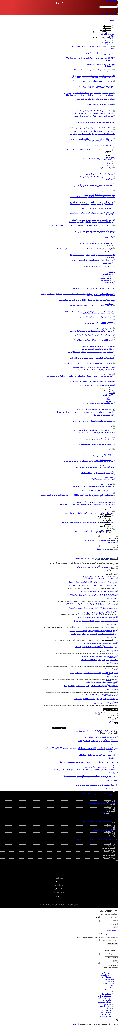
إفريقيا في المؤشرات (103, 854)
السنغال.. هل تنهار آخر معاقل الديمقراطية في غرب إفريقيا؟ (96, 777)
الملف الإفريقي (105, 514)
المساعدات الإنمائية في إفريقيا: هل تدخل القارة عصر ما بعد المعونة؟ (95, 158)
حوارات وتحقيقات (104, 888)
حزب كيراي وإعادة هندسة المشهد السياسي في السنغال (99, 439)
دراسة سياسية (106, 471)
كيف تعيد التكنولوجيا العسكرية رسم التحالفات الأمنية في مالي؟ (97, 243)
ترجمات (112, 393)
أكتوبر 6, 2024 (114, 744)
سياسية (108, 71)
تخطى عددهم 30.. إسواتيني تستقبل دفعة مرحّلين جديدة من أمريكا (94, 673)
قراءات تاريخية (105, 899)
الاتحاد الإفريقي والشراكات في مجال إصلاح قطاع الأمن (98, 755)
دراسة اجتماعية (105, 460)
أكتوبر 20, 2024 (113, 751)
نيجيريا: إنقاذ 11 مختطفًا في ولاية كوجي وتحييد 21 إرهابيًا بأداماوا (94, 634)
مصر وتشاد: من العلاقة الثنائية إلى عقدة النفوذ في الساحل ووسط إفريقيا (94, 486)
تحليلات (112, 48)
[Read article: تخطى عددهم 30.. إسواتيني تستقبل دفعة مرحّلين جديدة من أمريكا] (59, 669)
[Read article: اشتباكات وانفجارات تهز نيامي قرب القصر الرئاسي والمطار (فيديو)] (59, 578)
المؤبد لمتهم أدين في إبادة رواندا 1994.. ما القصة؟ (100, 64)
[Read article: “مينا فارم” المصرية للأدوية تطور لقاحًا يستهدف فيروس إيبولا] (59, 617)
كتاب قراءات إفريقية (103, 532)
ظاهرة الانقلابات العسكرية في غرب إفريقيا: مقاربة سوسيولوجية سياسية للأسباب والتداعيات (88, 522)
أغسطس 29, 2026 (112, 585)
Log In (116, 947)
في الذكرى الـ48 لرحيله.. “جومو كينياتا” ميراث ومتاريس (99, 145)
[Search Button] (98, 536)
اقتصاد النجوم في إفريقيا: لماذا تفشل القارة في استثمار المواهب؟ (96, 177)
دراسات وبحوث (109, 853)
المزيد (112, 507)
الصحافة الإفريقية (104, 516)
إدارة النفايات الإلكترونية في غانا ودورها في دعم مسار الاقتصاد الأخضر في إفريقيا (92, 381)
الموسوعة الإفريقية (108, 34)
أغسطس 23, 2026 (112, 780)
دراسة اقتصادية (105, 651)
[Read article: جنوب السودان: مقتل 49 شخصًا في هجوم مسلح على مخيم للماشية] (59, 604)
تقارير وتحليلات (109, 831)
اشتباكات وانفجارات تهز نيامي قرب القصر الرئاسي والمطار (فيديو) (93, 582)
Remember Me (111, 924)
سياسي (108, 165)
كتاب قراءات (110, 846)
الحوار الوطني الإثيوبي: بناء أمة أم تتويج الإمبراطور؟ (100, 295)
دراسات (112, 448)
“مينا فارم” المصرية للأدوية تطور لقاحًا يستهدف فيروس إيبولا (96, 621)
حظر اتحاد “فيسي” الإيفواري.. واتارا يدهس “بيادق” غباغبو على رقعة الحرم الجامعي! (87, 762)
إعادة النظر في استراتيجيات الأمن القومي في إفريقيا (100, 540)
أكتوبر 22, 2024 (113, 758)
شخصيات (107, 894)
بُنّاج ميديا (42, 904)
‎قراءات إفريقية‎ (110, 788)
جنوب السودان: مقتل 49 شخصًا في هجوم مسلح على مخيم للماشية (93, 608)
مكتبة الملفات (109, 806)
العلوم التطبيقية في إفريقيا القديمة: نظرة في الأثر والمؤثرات (98, 576)
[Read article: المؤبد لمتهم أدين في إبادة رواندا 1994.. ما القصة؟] (59, 656)
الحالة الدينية (106, 860)
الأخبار (109, 992)
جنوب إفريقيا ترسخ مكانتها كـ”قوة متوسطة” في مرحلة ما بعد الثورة (95, 785)
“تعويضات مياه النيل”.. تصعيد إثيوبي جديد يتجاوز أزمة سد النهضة (96, 52)
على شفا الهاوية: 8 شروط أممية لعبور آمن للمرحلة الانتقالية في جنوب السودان (92, 213)
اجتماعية (108, 60)
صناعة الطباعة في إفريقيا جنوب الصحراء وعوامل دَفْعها (98, 741)
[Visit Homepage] (112, 1)
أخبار (112, 822)
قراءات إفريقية (57, 904)
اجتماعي (108, 268)
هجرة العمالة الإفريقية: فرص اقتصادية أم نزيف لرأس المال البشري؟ (95, 694)
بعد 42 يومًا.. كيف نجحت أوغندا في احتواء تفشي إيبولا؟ (99, 140)
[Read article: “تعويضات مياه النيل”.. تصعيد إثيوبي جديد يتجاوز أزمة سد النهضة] (59, 591)
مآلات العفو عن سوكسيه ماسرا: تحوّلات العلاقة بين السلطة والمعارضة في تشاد (92, 331)
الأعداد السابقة (105, 30)
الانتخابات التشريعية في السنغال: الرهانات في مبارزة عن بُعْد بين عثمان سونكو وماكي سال (85, 769)
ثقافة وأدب (107, 882)
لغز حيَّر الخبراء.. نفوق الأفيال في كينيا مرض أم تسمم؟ (99, 122)
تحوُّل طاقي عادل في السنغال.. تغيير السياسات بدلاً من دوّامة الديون (95, 839)
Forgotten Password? (111, 930)
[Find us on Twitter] (117, 5)
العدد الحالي (106, 26)
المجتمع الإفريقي (105, 877)
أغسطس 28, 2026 (112, 624)
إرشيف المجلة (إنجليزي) (102, 37)
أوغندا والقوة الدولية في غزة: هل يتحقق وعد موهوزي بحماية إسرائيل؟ (95, 385)
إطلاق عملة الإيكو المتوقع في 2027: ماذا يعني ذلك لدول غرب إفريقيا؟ (95, 731)
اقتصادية (108, 66)
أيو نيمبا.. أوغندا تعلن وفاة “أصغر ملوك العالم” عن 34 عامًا (96, 647)
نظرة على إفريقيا (108, 855)
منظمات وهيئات (105, 911)
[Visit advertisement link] (107, 14)
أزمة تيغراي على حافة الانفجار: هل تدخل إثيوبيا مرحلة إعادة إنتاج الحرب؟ (94, 558)
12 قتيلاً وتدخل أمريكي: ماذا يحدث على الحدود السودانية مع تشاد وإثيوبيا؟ (94, 76)
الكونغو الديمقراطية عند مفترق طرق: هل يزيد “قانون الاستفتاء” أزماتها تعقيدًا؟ (92, 255)
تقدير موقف (110, 257)
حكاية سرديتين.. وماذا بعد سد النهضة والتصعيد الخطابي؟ (99, 313)
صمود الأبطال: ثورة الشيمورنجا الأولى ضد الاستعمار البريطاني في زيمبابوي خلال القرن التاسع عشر (82, 748)
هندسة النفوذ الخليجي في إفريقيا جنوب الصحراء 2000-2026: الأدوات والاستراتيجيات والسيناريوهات (87, 504)
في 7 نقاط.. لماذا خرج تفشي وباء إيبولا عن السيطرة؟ (99, 767)
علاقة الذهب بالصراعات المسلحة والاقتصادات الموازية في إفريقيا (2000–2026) (92, 358)
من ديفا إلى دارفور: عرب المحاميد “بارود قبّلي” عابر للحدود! (97, 349)
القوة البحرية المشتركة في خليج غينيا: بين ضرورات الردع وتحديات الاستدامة (93, 367)
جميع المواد (107, 54)
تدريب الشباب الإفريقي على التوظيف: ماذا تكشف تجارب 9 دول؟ (96, 749)
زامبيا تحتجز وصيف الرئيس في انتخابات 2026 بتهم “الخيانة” (96, 699)
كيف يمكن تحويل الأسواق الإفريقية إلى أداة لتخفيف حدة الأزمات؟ (96, 821)
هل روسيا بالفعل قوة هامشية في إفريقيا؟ (103, 421)
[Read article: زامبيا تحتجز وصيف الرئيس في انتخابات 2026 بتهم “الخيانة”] (59, 695)
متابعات (108, 905)
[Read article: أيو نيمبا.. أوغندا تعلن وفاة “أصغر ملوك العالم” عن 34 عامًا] (59, 643)
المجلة (112, 20)
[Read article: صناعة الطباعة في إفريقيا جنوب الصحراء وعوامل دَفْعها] (59, 737)
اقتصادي (108, 163)
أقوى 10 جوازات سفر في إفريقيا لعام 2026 (102, 803)
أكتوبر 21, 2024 (113, 773)
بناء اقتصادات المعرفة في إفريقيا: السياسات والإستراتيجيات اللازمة (96, 613)
